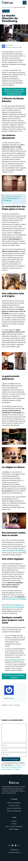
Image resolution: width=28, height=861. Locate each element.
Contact (14, 824)
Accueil (3, 7)
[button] (14, 92)
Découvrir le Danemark (14, 811)
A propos (14, 821)
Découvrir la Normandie (14, 808)
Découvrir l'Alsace (14, 805)
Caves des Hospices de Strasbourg (13, 550)
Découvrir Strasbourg (14, 803)
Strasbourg (8, 7)
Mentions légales (14, 829)
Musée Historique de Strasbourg (14, 599)
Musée (10, 705)
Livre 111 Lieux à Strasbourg (14, 826)
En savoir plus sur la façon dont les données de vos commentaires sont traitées (14, 767)
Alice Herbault (9, 45)
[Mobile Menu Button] (24, 3)
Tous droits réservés (14, 852)
